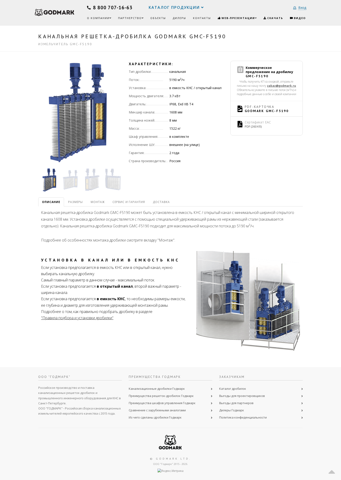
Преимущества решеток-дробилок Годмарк (161, 396)
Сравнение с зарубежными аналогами (157, 410)
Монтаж (98, 202)
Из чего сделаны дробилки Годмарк (155, 417)
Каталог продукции (175, 7)
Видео (299, 18)
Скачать (274, 18)
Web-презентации (237, 18)
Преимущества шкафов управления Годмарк (162, 403)
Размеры (75, 202)
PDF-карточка (267, 109)
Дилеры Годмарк (231, 410)
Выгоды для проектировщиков (242, 396)
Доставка (161, 202)
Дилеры (179, 18)
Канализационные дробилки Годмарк (157, 389)
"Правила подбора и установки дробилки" (77, 317)
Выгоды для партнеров (236, 403)
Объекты (158, 18)
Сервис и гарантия (129, 202)
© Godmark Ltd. (170, 458)
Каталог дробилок (232, 389)
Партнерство (130, 18)
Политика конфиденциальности (243, 417)
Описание (51, 202)
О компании (98, 18)
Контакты (202, 18)
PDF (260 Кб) (253, 126)
